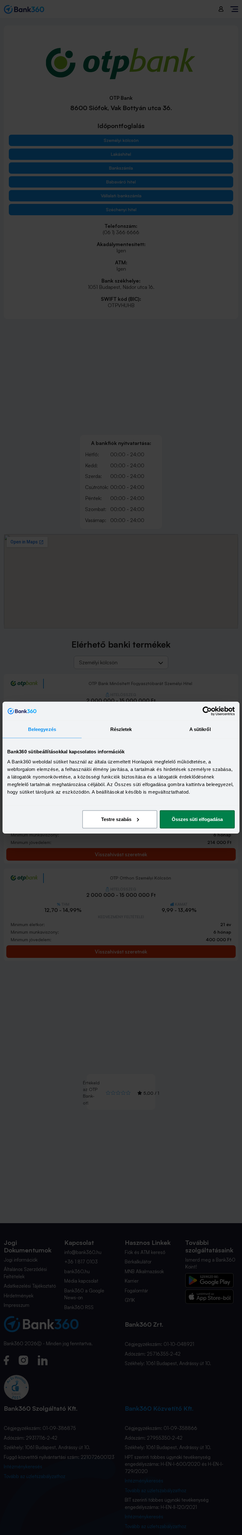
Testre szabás (116, 819)
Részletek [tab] (121, 729)
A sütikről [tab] (200, 729)
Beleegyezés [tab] (42, 729)
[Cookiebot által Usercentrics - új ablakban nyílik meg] (207, 711)
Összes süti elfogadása (197, 819)
